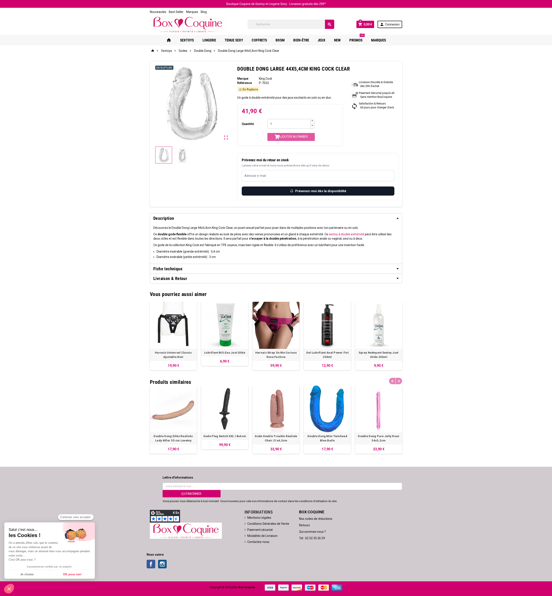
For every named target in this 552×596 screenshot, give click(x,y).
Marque (242, 78)
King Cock (265, 78)
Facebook (151, 564)
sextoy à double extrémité (346, 234)
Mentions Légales (259, 517)
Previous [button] (392, 381)
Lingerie (209, 40)
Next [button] (399, 381)
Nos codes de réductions (315, 518)
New (337, 40)
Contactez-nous (258, 542)
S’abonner (193, 493)
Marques (192, 12)
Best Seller (176, 12)
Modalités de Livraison (262, 536)
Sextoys (187, 40)
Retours (304, 525)
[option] (173, 336)
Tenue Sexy (234, 40)
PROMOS (356, 38)
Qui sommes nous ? (312, 531)
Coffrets (259, 40)
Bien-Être (301, 40)
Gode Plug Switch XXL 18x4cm (224, 436)
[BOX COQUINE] (188, 24)
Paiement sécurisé (260, 529)
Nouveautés (158, 12)
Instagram (162, 564)
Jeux (321, 40)
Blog (204, 12)
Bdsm (280, 40)
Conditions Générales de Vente (268, 523)
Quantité (248, 124)
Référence (244, 83)
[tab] (276, 218)
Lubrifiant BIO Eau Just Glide (224, 352)
